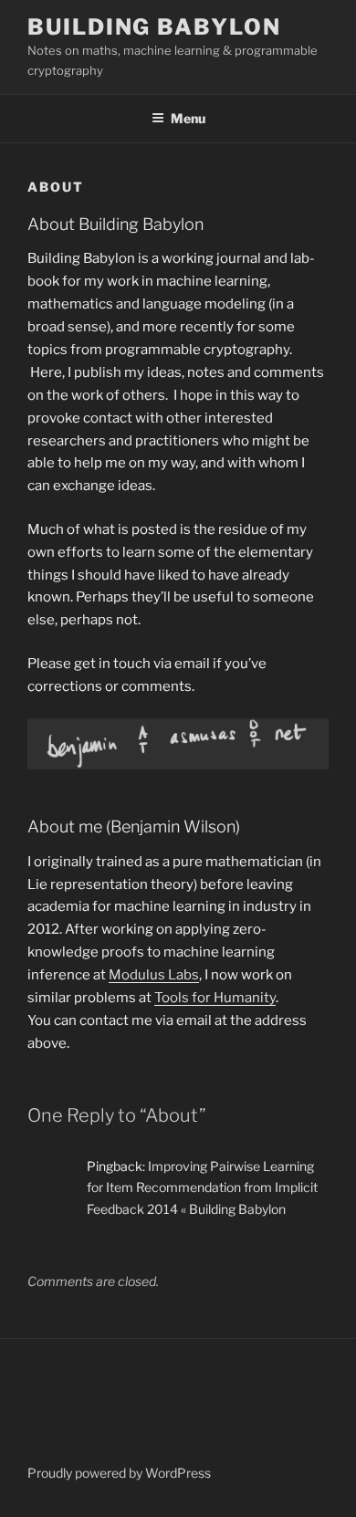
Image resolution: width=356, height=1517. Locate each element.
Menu (188, 118)
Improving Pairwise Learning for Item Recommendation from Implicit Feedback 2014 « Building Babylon (202, 1187)
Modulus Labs (154, 975)
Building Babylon (154, 27)
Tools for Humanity (215, 997)
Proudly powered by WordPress (119, 1472)
